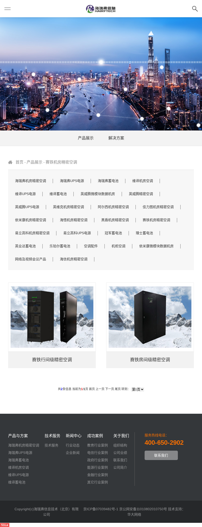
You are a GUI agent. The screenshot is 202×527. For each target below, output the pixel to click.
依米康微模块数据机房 (156, 246)
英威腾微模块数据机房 (98, 194)
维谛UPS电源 (25, 194)
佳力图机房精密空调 (158, 207)
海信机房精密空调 (73, 259)
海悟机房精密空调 (73, 220)
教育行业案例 (97, 445)
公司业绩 (120, 453)
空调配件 (91, 246)
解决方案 (116, 138)
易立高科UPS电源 (77, 233)
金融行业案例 (97, 475)
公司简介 (120, 467)
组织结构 (120, 445)
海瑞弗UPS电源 (72, 181)
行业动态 (73, 445)
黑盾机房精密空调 (115, 220)
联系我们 (120, 460)
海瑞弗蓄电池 (108, 181)
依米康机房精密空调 (30, 220)
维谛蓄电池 (58, 194)
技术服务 (51, 445)
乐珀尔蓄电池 (60, 246)
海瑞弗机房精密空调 (30, 181)
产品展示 (86, 138)
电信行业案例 (97, 453)
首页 (19, 162)
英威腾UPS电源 (27, 207)
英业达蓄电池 (25, 246)
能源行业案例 (97, 467)
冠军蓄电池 (113, 233)
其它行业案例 (97, 482)
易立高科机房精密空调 (32, 233)
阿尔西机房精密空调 (113, 207)
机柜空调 (118, 246)
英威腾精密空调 (141, 194)
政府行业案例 (97, 460)
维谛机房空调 (142, 181)
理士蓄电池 (144, 233)
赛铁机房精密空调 (61, 162)
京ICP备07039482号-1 (100, 509)
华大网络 (134, 514)
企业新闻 (73, 453)
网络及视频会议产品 (30, 259)
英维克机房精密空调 (68, 207)
